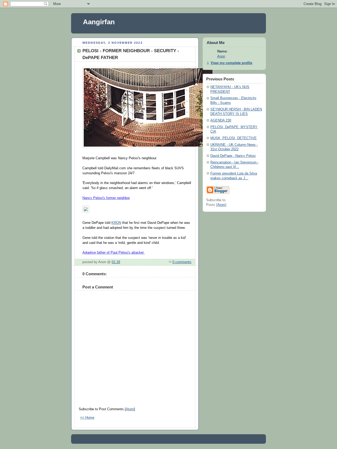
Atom (130, 409)
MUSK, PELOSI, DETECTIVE (233, 138)
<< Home (87, 417)
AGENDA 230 (220, 120)
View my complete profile (231, 63)
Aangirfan (99, 22)
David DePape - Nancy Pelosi (233, 156)
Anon (221, 56)
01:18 (116, 262)
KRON (116, 223)
